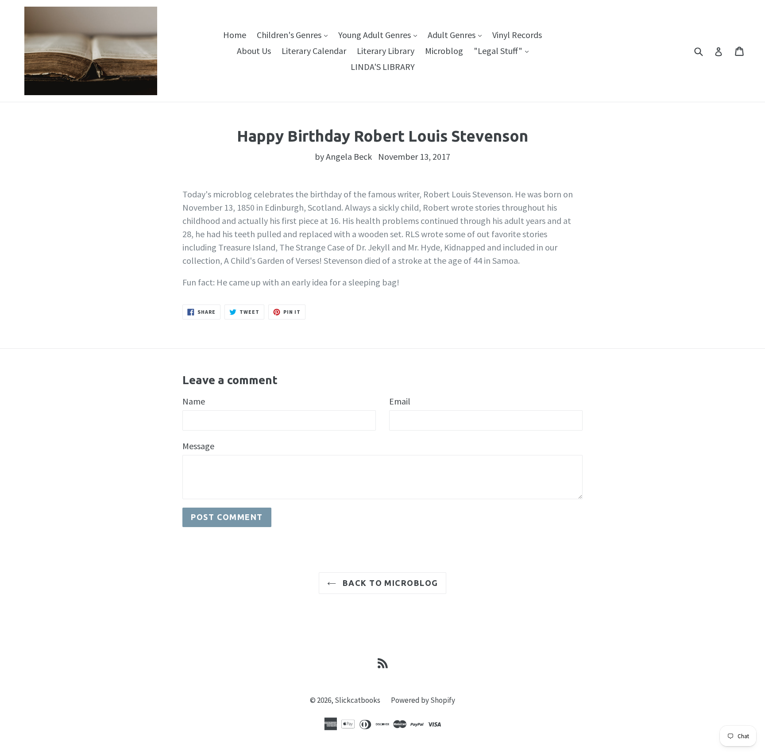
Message (198, 445)
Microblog (444, 50)
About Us (254, 50)
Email (399, 401)
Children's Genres (294, 34)
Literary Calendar (314, 50)
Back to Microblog (389, 582)
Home (234, 34)
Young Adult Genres (379, 34)
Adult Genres (457, 34)
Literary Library (385, 50)
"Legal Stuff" (503, 50)
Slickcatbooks (357, 700)
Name (193, 401)
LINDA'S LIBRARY (383, 66)
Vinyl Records (517, 34)
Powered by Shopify (423, 700)
